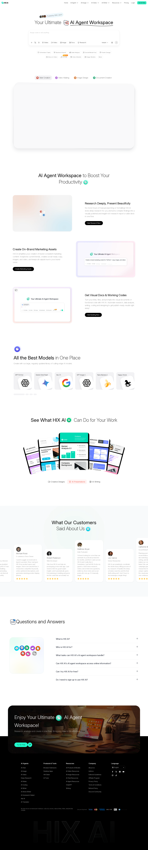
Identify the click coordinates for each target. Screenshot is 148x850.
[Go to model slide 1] (15, 394)
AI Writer (24, 788)
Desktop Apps (48, 771)
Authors (91, 771)
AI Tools (46, 778)
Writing (68, 788)
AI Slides (24, 781)
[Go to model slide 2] (19, 394)
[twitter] (116, 772)
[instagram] (112, 775)
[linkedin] (120, 772)
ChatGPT (69, 785)
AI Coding (24, 785)
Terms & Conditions (95, 785)
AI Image (24, 771)
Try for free (141, 3)
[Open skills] (38, 42)
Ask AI (23, 798)
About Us (92, 768)
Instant (104, 42)
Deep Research (26, 778)
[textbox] (74, 35)
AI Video (23, 774)
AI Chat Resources (72, 778)
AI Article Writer (26, 792)
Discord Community (95, 792)
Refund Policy (93, 788)
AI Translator (25, 802)
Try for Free (21, 745)
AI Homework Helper (28, 795)
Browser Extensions (49, 768)
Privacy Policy (93, 781)
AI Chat (23, 768)
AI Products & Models (73, 768)
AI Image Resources (72, 774)
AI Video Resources (72, 771)
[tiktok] (116, 775)
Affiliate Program (94, 778)
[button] (97, 639)
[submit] (116, 42)
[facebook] (112, 772)
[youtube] (123, 772)
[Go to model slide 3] (27, 394)
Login (133, 3)
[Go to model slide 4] (35, 394)
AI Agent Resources (72, 781)
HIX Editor (46, 774)
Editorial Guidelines (95, 774)
